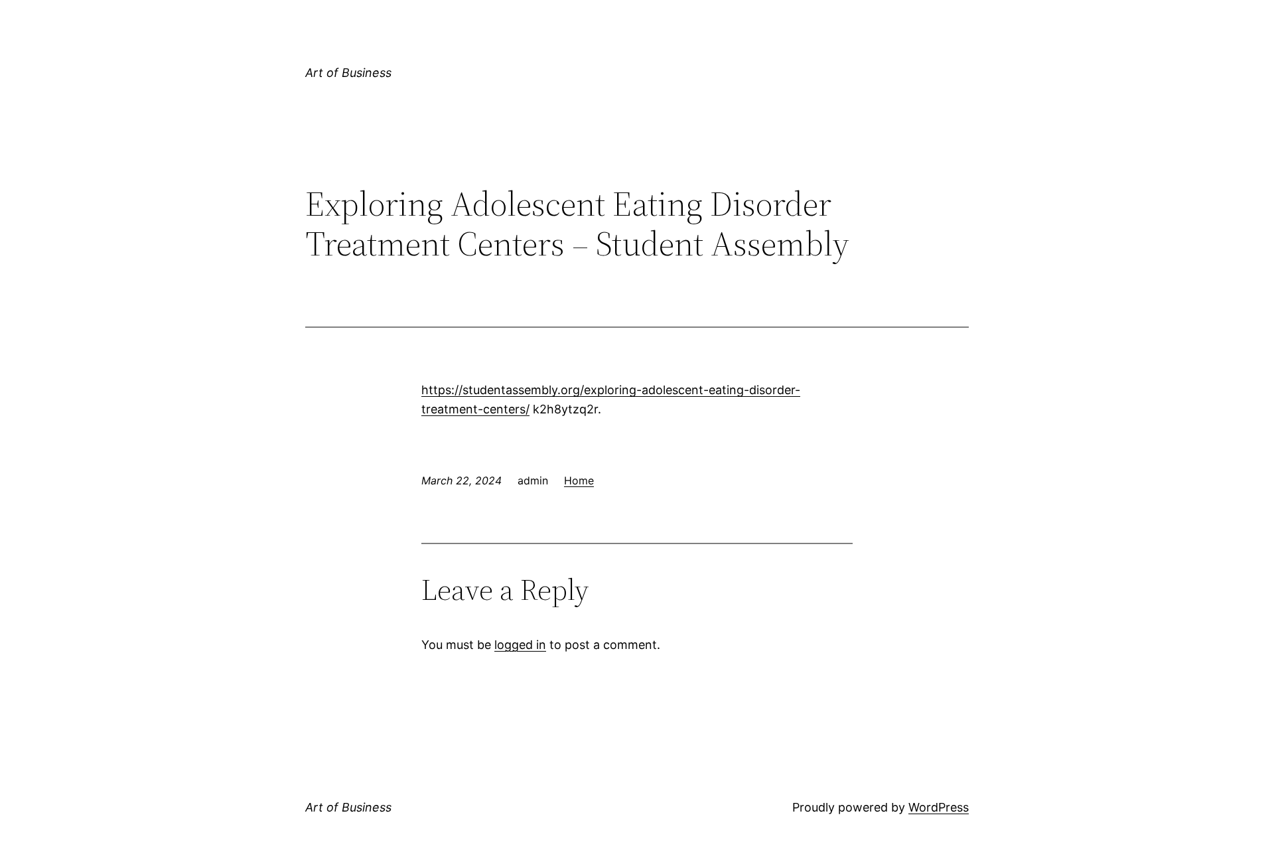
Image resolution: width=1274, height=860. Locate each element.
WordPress (938, 807)
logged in (520, 645)
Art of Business (348, 73)
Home (579, 480)
